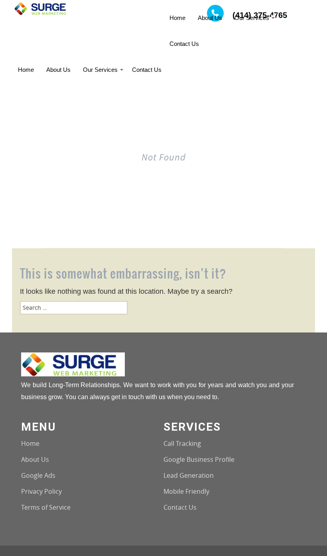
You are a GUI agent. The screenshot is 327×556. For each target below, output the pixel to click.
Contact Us (180, 507)
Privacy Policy (41, 491)
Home (30, 443)
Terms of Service (46, 507)
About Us (35, 459)
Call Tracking (182, 443)
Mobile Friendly (186, 491)
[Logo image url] (42, 8)
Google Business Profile (199, 459)
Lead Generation (189, 475)
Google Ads (38, 475)
